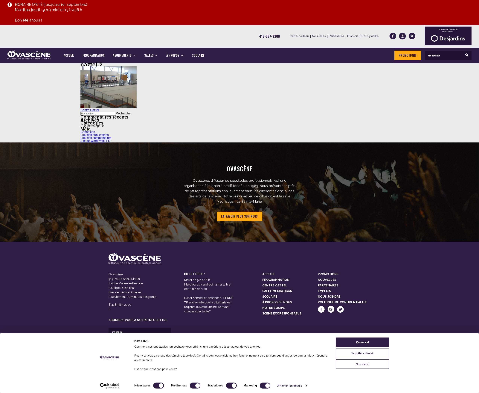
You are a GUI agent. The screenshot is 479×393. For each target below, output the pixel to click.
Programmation (94, 55)
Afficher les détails (289, 385)
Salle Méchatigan (277, 291)
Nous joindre (370, 36)
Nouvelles (319, 36)
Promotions (408, 55)
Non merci (362, 364)
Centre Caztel (89, 110)
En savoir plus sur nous (239, 216)
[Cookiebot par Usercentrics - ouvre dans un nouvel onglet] (109, 386)
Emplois (352, 36)
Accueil (69, 55)
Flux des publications (94, 134)
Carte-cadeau (299, 36)
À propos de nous (277, 302)
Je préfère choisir (362, 353)
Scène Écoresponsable (281, 313)
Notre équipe (273, 308)
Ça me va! (362, 342)
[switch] (195, 386)
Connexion (87, 131)
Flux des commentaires (95, 137)
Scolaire (198, 55)
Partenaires (336, 36)
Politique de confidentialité (342, 302)
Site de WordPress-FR (95, 140)
